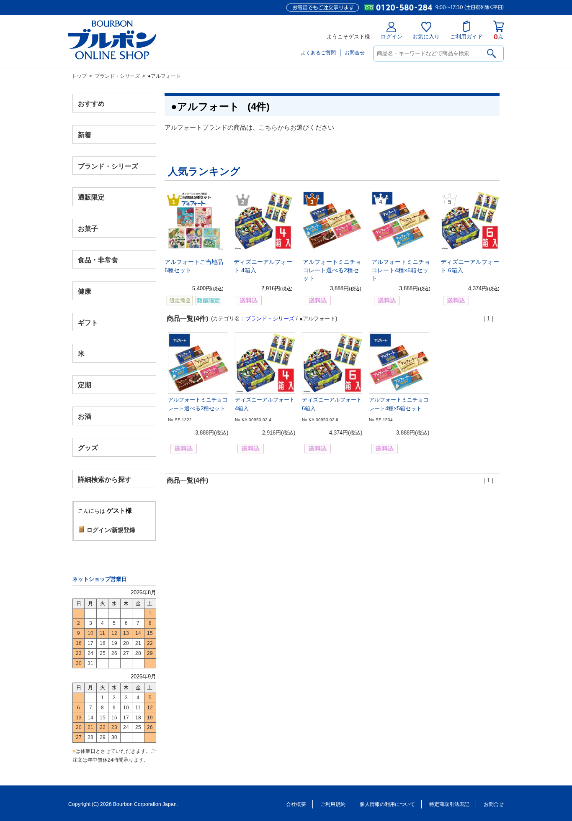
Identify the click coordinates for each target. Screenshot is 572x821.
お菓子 (88, 228)
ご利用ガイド (466, 36)
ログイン (391, 36)
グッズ (88, 447)
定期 (84, 385)
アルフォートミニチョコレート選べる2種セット (332, 269)
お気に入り (426, 36)
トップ (79, 76)
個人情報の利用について (387, 804)
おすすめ (91, 103)
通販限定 (91, 197)
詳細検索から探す (104, 479)
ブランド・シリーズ (117, 76)
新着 (84, 134)
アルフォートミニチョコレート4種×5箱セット (400, 269)
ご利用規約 (332, 804)
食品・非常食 (98, 259)
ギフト (88, 322)
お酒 (84, 415)
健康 (84, 290)
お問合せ (355, 53)
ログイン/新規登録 (111, 530)
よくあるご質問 (318, 53)
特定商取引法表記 (449, 804)
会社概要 (296, 804)
